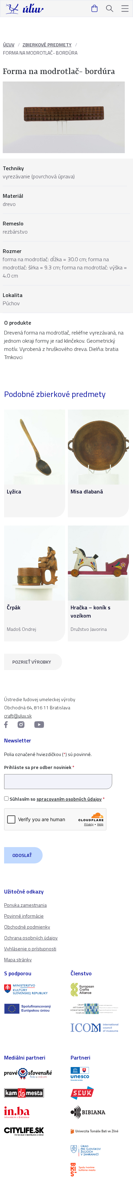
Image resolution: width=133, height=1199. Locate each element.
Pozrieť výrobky (31, 661)
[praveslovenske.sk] (33, 1074)
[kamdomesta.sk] (33, 1093)
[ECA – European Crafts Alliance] (100, 989)
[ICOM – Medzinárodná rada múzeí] (100, 1027)
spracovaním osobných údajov (69, 798)
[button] (125, 8)
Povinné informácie (24, 915)
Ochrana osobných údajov (31, 937)
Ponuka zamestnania (25, 904)
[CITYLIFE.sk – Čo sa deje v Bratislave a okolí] (33, 1131)
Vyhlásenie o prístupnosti (30, 948)
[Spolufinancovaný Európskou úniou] (33, 1009)
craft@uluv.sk (18, 715)
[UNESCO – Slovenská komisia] (100, 1074)
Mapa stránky (18, 959)
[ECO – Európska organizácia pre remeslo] (100, 1009)
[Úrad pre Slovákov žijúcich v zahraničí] (100, 1150)
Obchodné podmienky (27, 926)
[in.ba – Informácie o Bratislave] (33, 1112)
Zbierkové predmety (47, 44)
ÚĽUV (8, 44)
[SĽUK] (100, 1093)
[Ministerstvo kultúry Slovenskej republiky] (33, 989)
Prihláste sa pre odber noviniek (39, 767)
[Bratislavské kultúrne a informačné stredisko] (100, 1169)
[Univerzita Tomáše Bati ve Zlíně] (100, 1131)
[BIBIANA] (100, 1112)
